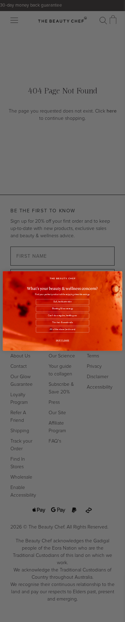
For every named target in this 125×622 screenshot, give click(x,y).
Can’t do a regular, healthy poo (62, 316)
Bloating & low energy (62, 309)
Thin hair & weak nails (62, 323)
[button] (62, 340)
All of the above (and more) (62, 330)
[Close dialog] (120, 274)
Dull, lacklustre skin (62, 302)
